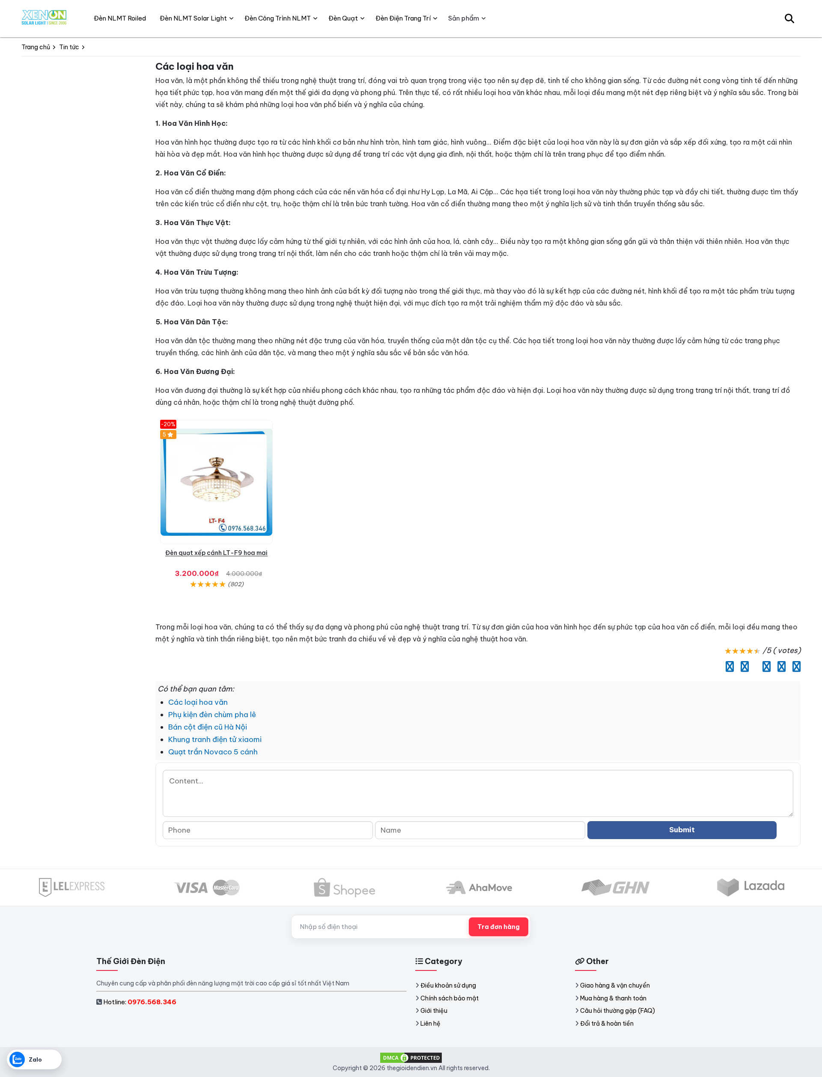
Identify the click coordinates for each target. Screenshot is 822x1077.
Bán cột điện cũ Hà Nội (207, 727)
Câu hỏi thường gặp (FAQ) (617, 1011)
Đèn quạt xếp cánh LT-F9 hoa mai (216, 553)
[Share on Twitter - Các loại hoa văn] (742, 666)
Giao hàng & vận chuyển (615, 985)
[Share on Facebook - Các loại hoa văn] (727, 666)
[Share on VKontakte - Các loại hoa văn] (779, 666)
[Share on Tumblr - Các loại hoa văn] (794, 666)
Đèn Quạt (343, 18)
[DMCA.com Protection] (411, 1057)
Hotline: (139, 1002)
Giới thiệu (433, 1011)
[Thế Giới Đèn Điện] (44, 18)
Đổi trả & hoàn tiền (607, 1023)
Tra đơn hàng (498, 927)
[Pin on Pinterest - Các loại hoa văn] (764, 666)
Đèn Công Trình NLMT (277, 18)
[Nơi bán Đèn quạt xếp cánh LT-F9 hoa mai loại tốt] (216, 482)
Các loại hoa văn (198, 702)
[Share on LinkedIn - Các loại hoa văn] (753, 666)
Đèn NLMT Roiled (120, 18)
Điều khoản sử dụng (448, 985)
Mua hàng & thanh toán (613, 998)
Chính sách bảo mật (449, 998)
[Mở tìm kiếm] (789, 18)
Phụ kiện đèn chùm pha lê (212, 714)
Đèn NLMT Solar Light (193, 18)
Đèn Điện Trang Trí (403, 18)
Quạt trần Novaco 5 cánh (213, 752)
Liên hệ (430, 1023)
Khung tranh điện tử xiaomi (215, 739)
